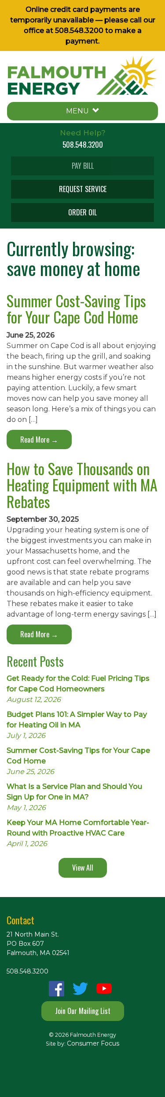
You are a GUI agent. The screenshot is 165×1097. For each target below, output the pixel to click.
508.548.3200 (79, 30)
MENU (79, 111)
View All (82, 867)
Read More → (39, 439)
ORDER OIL (82, 212)
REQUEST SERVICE (82, 189)
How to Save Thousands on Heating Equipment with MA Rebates (82, 484)
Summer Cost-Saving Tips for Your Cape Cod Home (76, 308)
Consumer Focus (93, 1043)
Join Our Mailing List (82, 1011)
